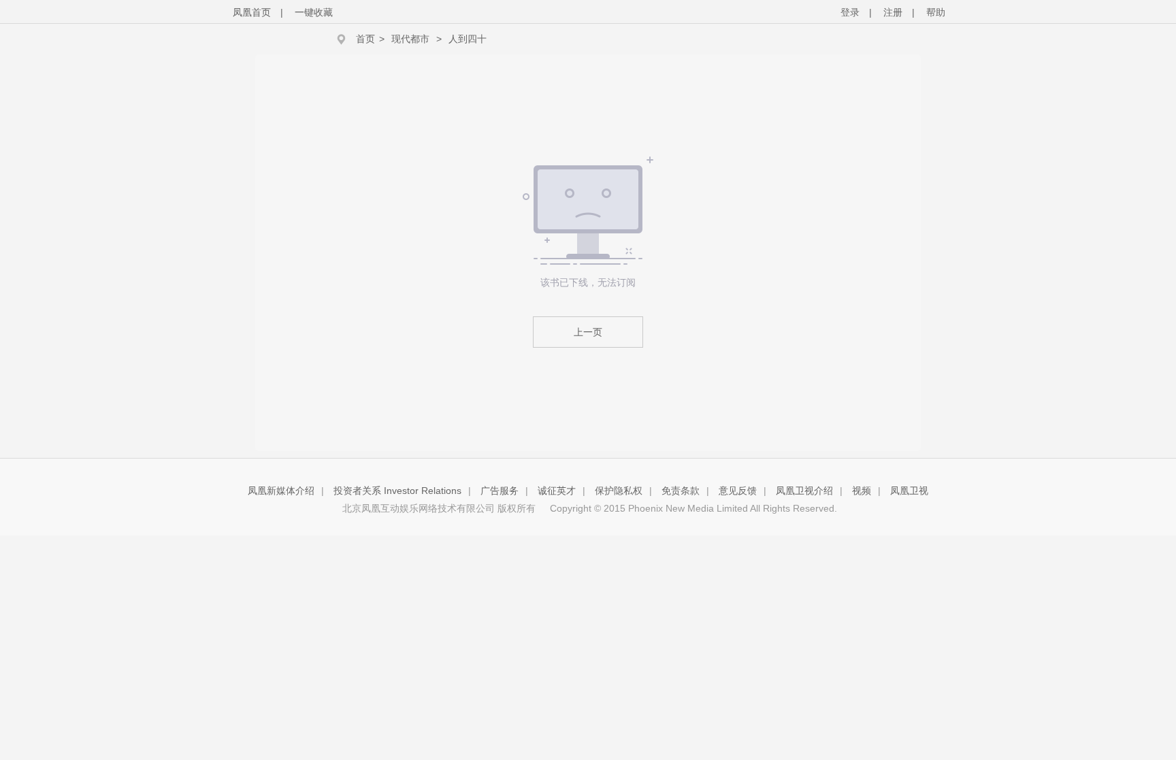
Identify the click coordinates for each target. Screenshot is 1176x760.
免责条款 (681, 490)
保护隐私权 (618, 490)
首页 (365, 38)
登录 (850, 12)
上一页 (588, 332)
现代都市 (410, 38)
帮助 (935, 12)
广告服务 (499, 490)
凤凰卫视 (909, 490)
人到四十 (467, 38)
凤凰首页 (252, 12)
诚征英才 (557, 490)
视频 (861, 490)
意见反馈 (738, 490)
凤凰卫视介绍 (804, 490)
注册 (892, 12)
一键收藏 (314, 12)
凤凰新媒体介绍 (281, 490)
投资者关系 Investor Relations (397, 490)
